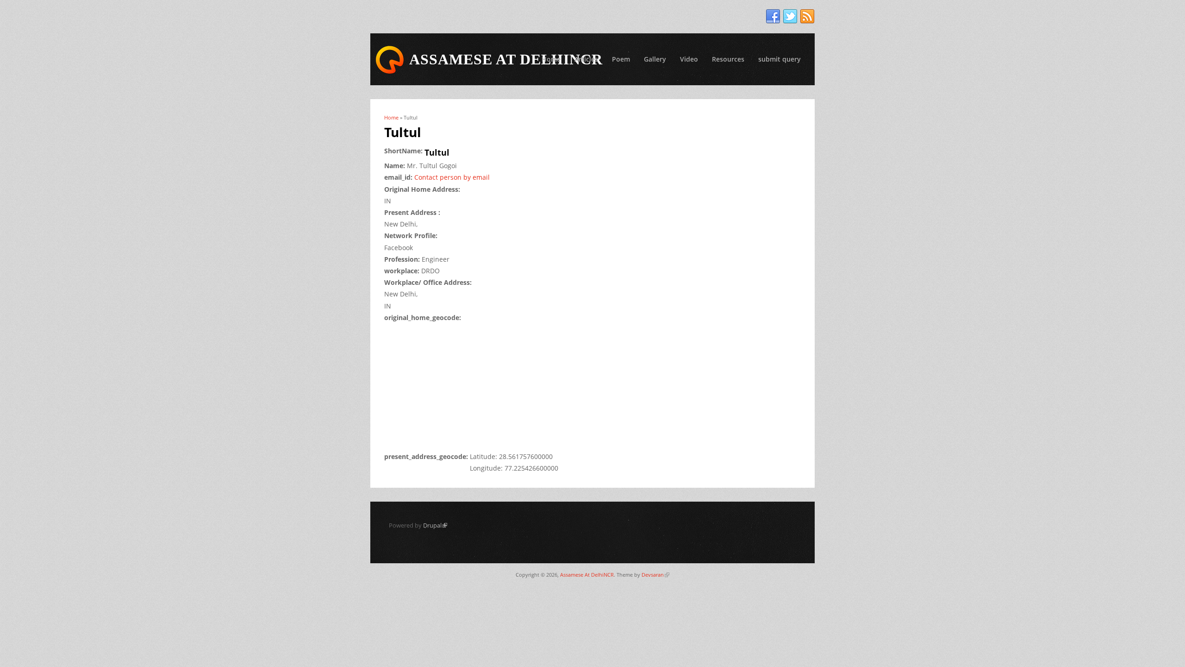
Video (689, 59)
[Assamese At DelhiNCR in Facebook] (773, 16)
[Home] (390, 60)
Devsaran (655, 574)
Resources (728, 59)
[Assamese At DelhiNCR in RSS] (807, 16)
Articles (586, 59)
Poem (621, 59)
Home (551, 59)
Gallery (655, 59)
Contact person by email (452, 177)
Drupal (435, 525)
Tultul (436, 152)
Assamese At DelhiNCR (587, 574)
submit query (779, 59)
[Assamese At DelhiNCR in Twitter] (790, 16)
